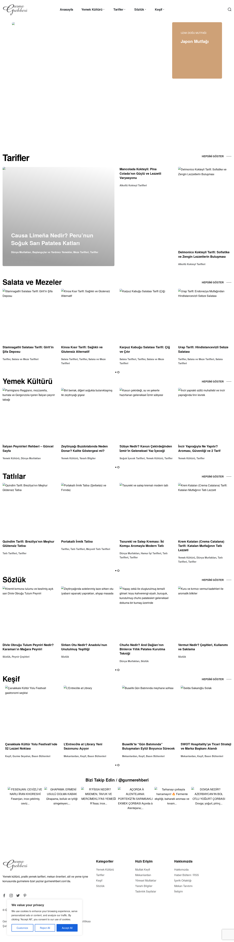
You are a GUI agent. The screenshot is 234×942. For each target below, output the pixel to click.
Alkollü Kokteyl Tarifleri (133, 185)
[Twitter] (18, 895)
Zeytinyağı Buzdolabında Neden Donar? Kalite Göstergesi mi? (84, 448)
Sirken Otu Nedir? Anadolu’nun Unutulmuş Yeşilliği (84, 647)
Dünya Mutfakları (21, 252)
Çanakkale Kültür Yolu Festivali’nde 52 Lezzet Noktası (29, 746)
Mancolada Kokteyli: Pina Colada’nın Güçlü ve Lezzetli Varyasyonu (140, 173)
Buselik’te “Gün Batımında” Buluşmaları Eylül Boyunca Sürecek (146, 746)
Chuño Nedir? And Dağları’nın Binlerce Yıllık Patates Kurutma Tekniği (142, 649)
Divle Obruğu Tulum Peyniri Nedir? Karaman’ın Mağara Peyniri (28, 647)
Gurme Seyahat (19, 756)
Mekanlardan (68, 756)
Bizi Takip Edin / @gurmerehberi (117, 780)
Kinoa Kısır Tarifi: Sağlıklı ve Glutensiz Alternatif (82, 349)
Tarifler (94, 252)
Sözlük (6, 656)
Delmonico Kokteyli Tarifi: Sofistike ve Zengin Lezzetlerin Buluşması (204, 254)
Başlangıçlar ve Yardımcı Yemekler (52, 252)
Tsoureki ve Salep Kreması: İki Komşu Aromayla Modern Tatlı (142, 543)
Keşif (6, 756)
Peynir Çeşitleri (20, 656)
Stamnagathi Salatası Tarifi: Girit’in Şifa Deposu (28, 349)
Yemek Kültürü (11, 458)
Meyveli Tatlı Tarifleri (98, 549)
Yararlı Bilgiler (87, 458)
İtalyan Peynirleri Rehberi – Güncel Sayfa (28, 448)
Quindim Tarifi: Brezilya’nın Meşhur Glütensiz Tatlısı (28, 543)
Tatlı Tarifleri (10, 553)
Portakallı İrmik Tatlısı (77, 541)
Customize (22, 928)
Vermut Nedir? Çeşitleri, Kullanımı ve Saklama (203, 647)
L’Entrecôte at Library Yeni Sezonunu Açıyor (80, 746)
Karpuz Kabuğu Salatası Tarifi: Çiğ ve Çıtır (145, 349)
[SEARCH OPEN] (229, 9)
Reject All (45, 928)
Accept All (67, 928)
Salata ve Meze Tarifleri (25, 359)
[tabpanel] (63, 80)
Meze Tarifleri (81, 252)
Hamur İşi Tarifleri (151, 553)
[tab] (87, 130)
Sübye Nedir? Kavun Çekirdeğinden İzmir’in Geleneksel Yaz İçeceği (146, 448)
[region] (44, 917)
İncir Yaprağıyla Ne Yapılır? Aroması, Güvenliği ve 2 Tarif (199, 448)
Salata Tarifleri (69, 359)
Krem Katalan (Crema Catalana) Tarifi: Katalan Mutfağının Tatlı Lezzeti (201, 545)
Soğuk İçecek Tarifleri (132, 458)
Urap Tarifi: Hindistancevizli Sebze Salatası (203, 349)
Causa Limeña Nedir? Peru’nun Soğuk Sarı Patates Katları (52, 239)
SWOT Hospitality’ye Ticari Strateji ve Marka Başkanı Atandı (203, 746)
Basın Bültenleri (38, 756)
